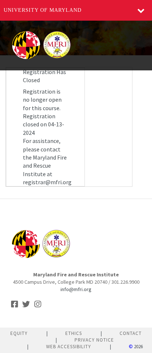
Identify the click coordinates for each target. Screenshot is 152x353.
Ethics (73, 333)
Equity (19, 333)
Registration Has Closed (44, 76)
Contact (131, 333)
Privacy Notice (94, 340)
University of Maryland (43, 10)
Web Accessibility (68, 346)
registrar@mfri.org (47, 182)
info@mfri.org (76, 289)
